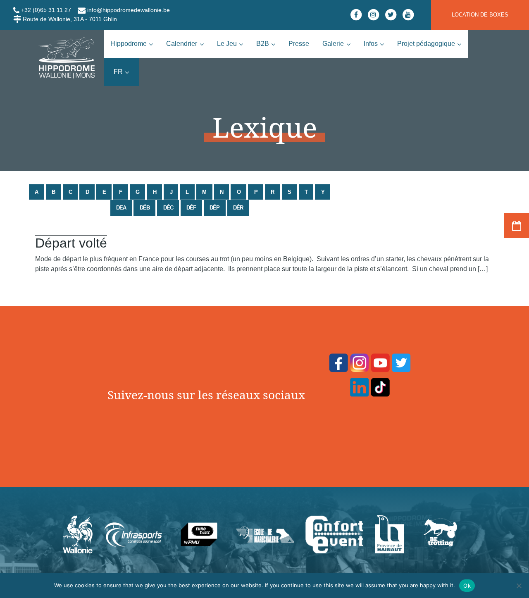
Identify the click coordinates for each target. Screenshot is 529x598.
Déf (191, 208)
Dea (121, 208)
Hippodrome (128, 43)
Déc (168, 208)
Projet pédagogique (426, 43)
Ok (467, 585)
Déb (145, 208)
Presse (298, 43)
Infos (371, 43)
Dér (238, 208)
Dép (214, 208)
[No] (519, 585)
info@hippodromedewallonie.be (128, 10)
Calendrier (181, 43)
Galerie (333, 43)
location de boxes (480, 15)
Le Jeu (227, 43)
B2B (262, 43)
